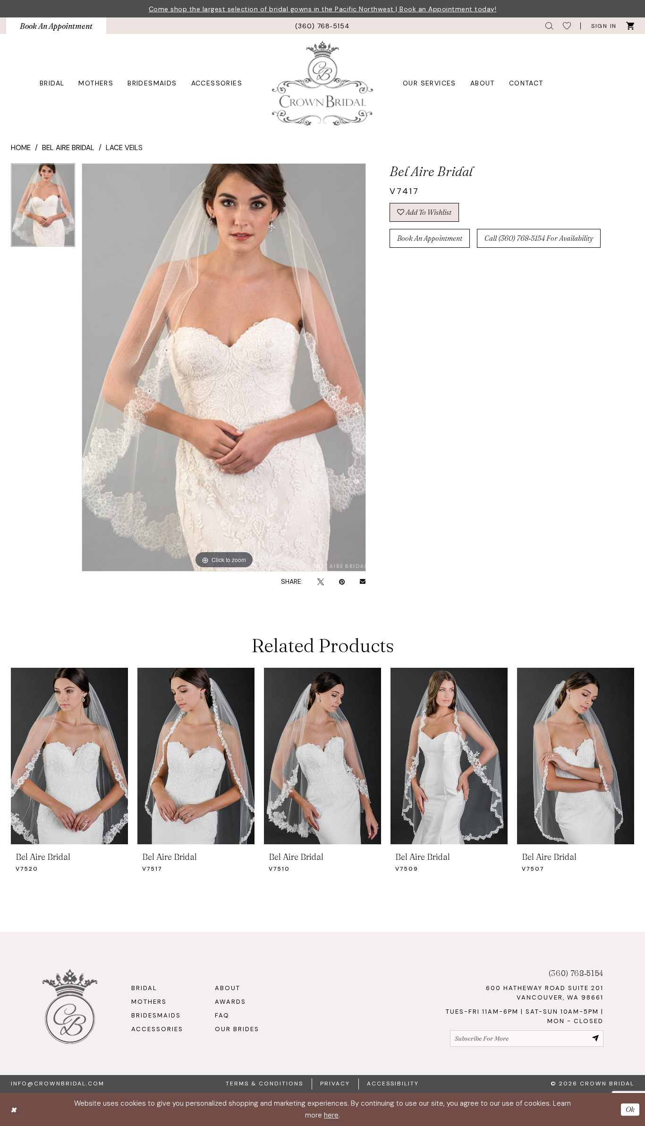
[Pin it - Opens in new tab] (342, 581)
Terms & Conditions (264, 1083)
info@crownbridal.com (57, 1083)
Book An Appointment (429, 238)
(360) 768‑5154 (576, 973)
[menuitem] (56, 25)
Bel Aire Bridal (68, 147)
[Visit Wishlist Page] (567, 26)
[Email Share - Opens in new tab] (362, 581)
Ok (630, 1109)
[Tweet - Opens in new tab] (320, 581)
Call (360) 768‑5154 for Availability (538, 238)
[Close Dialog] (13, 1109)
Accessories (157, 1029)
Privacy (335, 1083)
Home (21, 147)
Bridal (144, 988)
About (227, 988)
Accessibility (393, 1083)
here (331, 1115)
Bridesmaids (156, 1015)
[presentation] (69, 756)
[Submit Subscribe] (595, 1038)
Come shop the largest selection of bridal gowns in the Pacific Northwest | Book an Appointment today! (323, 9)
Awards (230, 1002)
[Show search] (549, 26)
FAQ (222, 1015)
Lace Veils (124, 147)
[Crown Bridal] (322, 83)
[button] (603, 26)
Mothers (149, 1002)
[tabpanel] (43, 208)
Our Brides (237, 1029)
